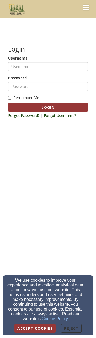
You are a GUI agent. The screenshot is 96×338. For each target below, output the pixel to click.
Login (48, 107)
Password (17, 77)
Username (18, 58)
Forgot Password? (23, 115)
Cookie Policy (55, 318)
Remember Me (26, 97)
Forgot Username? (60, 115)
